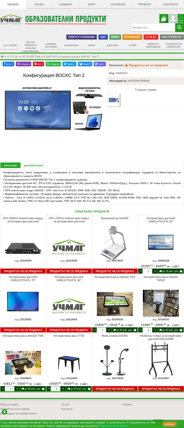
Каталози (118, 4)
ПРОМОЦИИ (132, 37)
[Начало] (2, 56)
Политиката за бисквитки (112, 426)
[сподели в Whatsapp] (53, 64)
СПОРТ (132, 45)
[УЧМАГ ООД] (12, 19)
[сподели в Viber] (23, 64)
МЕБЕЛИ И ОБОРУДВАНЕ (153, 45)
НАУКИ (91, 45)
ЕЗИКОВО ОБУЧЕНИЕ (51, 45)
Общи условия (9, 404)
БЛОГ (91, 4)
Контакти (171, 4)
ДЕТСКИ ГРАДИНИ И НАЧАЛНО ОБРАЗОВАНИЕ (30, 46)
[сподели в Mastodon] (100, 64)
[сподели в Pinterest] (38, 64)
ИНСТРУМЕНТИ (171, 37)
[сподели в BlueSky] (85, 64)
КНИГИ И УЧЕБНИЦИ (81, 37)
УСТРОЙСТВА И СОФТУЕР (40, 56)
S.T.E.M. (151, 37)
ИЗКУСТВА (112, 45)
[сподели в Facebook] (8, 64)
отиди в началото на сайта (4, 412)
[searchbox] (153, 27)
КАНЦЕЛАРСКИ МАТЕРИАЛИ (174, 45)
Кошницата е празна (163, 20)
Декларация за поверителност (19, 413)
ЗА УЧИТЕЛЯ (10, 45)
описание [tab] (10, 165)
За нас (39, 4)
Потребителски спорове (15, 409)
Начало (13, 4)
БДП (103, 37)
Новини (66, 4)
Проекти (144, 4)
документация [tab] (33, 165)
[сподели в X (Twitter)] (69, 64)
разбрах (169, 424)
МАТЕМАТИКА (71, 45)
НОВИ (115, 37)
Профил (173, 18)
